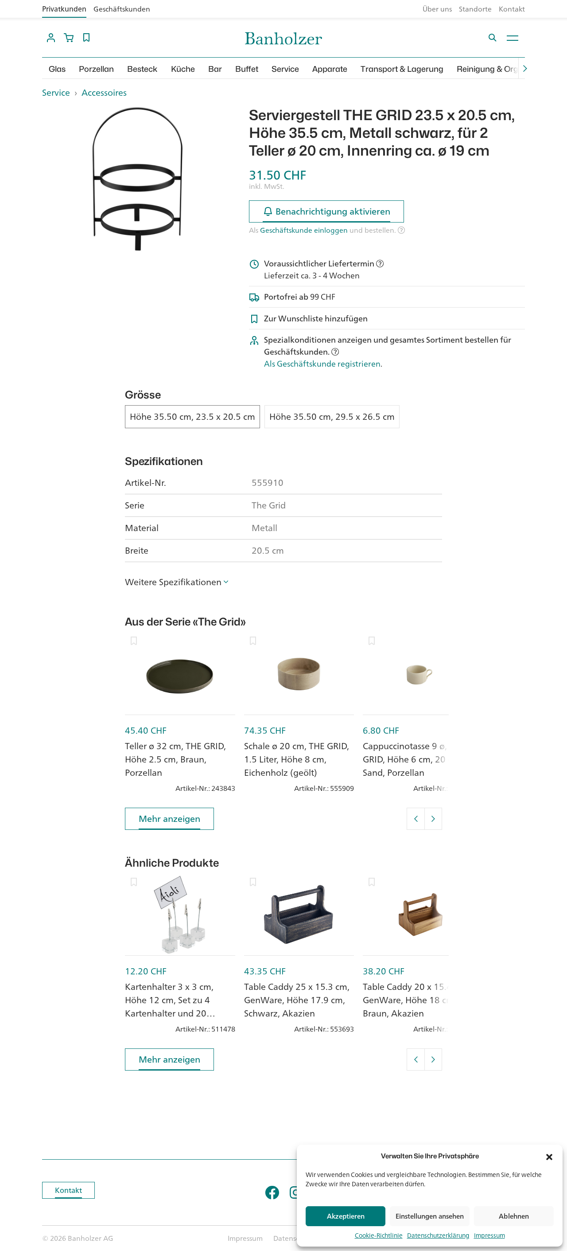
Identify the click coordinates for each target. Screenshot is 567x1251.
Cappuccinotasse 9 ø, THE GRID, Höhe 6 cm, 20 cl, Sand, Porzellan (414, 759)
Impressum (489, 1235)
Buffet (246, 69)
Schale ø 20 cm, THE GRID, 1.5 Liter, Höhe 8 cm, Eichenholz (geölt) (296, 759)
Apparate (329, 69)
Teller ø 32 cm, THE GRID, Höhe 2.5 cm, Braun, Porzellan (175, 759)
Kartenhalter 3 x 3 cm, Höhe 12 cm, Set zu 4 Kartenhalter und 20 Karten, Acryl (169, 1006)
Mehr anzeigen (169, 818)
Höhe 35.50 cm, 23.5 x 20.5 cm (192, 416)
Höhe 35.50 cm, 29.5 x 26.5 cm (332, 416)
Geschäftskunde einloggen (304, 230)
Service (285, 69)
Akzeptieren (346, 1216)
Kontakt (512, 9)
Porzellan (96, 69)
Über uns (437, 9)
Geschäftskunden (121, 9)
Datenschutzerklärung (438, 1235)
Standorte (475, 9)
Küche (183, 69)
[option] (139, 179)
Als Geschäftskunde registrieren (322, 363)
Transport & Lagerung (402, 69)
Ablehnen (514, 1216)
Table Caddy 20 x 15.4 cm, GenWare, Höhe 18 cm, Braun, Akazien (415, 1000)
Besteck (142, 69)
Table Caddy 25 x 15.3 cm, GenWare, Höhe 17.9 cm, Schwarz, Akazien (297, 1000)
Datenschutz (293, 1238)
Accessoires (104, 92)
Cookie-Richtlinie (379, 1235)
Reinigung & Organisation (505, 69)
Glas (57, 69)
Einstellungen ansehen (430, 1216)
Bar (215, 69)
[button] (549, 1156)
